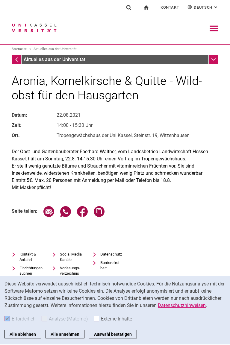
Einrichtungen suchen (31, 271)
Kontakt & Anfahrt (27, 257)
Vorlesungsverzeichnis (70, 271)
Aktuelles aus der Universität (55, 49)
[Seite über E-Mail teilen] (48, 215)
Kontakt (170, 7)
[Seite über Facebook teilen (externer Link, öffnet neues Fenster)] (82, 215)
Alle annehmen (65, 334)
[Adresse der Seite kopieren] (99, 215)
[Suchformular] (129, 7)
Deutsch (206, 7)
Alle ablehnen (23, 334)
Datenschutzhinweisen (182, 305)
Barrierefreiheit (110, 265)
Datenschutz (111, 254)
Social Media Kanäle (71, 257)
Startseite (19, 49)
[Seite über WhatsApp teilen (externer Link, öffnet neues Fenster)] (65, 215)
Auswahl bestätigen (113, 334)
